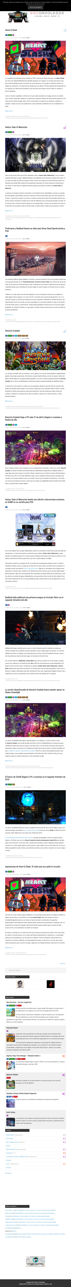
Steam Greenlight (49, 767)
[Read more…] (9, 111)
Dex (37, 680)
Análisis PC (13, 408)
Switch (19, 1058)
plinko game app (9, 1213)
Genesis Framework (39, 1284)
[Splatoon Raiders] (11, 1084)
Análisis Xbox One (24, 118)
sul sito (7, 1216)
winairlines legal (9, 1219)
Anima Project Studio (24, 217)
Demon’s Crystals (12, 330)
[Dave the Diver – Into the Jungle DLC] (11, 1012)
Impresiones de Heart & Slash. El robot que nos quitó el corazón (32, 866)
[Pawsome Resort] (11, 1038)
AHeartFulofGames (15, 118)
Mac (14, 784)
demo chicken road (10, 1210)
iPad (23, 406)
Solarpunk (8, 1160)
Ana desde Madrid (9, 1234)
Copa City (8, 1167)
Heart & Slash (11, 30)
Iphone (23, 335)
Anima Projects (14, 588)
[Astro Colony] (11, 1122)
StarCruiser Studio (55, 408)
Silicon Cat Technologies (39, 1282)
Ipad (27, 335)
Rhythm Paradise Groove (12, 1149)
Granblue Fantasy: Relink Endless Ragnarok (21, 1093)
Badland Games (32, 118)
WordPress (46, 1284)
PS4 (6, 35)
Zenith (58, 680)
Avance (12, 953)
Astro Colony (10, 1112)
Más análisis (8, 1173)
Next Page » (63, 963)
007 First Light (9, 1138)
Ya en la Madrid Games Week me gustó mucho (18, 837)
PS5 (7, 1005)
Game (45, 588)
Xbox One (10, 35)
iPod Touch (30, 406)
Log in (50, 1284)
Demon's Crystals (40, 408)
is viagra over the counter (11, 1225)
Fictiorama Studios (49, 321)
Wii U (16, 335)
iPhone (25, 406)
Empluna (8, 1146)
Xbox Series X (12, 1005)
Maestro (19, 1228)
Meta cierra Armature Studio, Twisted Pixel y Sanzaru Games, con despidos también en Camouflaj (40, 1234)
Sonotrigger (8, 219)
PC (13, 35)
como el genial (31, 830)
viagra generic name (10, 1222)
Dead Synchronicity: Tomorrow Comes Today (35, 321)
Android (19, 335)
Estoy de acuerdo (35, 7)
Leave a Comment (26, 37)
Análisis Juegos (14, 116)
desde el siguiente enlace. (31, 568)
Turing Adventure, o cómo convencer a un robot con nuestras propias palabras (36, 1210)
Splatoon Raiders (12, 1075)
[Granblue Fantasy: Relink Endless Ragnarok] (11, 1103)
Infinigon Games (28, 857)
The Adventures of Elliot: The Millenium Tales (17, 1156)
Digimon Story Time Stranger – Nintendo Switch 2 (23, 1056)
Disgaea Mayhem (10, 1135)
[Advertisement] (19, 1189)
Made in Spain (57, 217)
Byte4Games (33, 408)
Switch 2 (19, 1005)
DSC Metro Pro (30, 1284)
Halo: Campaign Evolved (12, 1142)
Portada (21, 116)
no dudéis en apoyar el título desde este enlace (21, 751)
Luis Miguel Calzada (10, 1228)
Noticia (12, 320)
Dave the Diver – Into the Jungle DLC (19, 1002)
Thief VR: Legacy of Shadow (24, 1237)
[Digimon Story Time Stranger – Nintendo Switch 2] (11, 1066)
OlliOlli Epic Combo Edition (51, 680)
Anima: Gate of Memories (16, 127)
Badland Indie (39, 118)
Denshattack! (9, 1153)
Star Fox (8, 1164)
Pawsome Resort (12, 1028)
